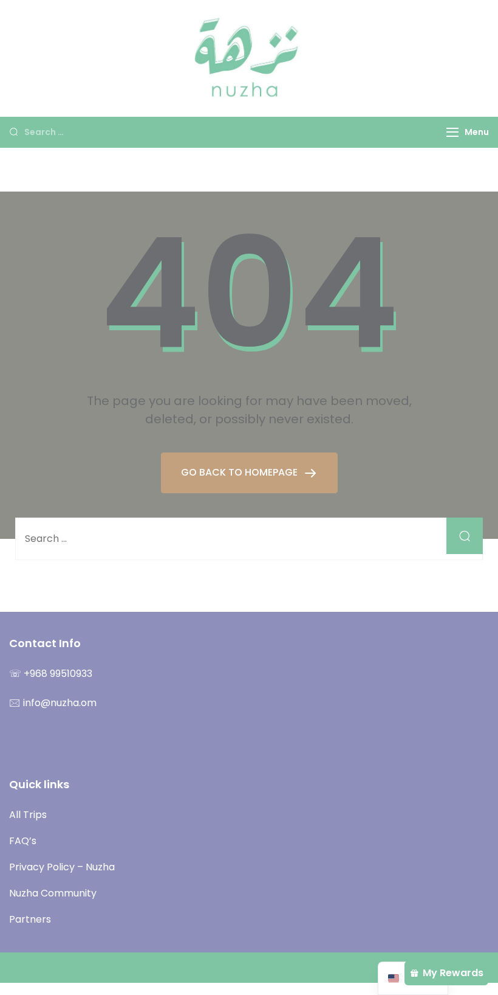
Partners (30, 919)
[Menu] (452, 132)
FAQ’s (22, 841)
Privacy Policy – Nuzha (62, 867)
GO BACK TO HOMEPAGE (240, 472)
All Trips (28, 815)
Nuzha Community (53, 893)
